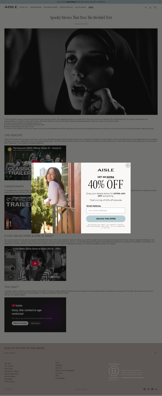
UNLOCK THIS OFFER (106, 219)
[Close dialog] (128, 165)
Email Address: (94, 206)
